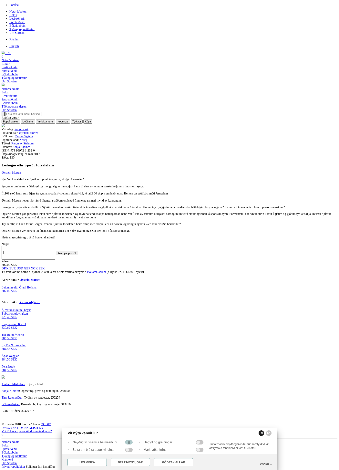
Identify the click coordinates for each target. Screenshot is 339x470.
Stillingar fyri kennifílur (40, 466)
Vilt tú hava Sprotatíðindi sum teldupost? (27, 431)
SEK (42, 268)
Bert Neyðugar (130, 462)
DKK (5, 268)
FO (261, 433)
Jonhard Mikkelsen (13, 384)
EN (269, 433)
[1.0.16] (266, 464)
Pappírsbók (21, 129)
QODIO (46, 424)
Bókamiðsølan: (11, 404)
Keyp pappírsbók (67, 253)
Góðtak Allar (173, 462)
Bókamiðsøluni (96, 272)
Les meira (87, 462)
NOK (35, 268)
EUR (13, 268)
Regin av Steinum (22, 143)
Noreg (23, 139)
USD (20, 268)
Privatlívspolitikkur (14, 466)
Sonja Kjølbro (21, 147)
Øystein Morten (28, 132)
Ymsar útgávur (24, 136)
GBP (27, 268)
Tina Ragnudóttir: (13, 397)
